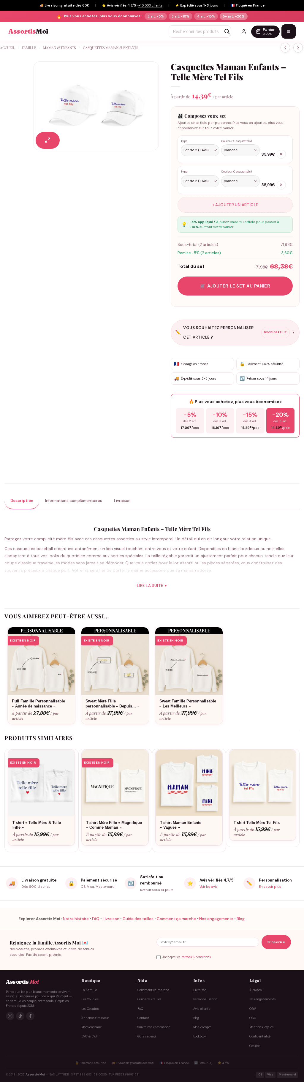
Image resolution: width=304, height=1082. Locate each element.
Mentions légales (261, 1027)
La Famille (89, 990)
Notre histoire (76, 918)
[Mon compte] (243, 31)
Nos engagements (216, 918)
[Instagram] (10, 1016)
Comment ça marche (176, 918)
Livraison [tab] (122, 500)
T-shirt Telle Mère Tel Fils (257, 822)
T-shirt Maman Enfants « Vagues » (180, 825)
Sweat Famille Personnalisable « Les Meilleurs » (187, 703)
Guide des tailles (138, 918)
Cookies (254, 1046)
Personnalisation (205, 999)
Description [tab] (21, 500)
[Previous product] (298, 48)
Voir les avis (209, 886)
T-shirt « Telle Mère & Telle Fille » (36, 825)
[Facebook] (30, 1016)
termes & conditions (196, 957)
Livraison (111, 918)
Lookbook (199, 1036)
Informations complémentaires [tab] (73, 500)
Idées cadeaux (91, 1027)
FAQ (95, 918)
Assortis (28, 31)
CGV (252, 1009)
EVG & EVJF (90, 1036)
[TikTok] (20, 1016)
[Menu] (288, 31)
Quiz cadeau (146, 1036)
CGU (252, 1018)
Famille (29, 47)
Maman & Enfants (59, 47)
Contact (143, 1018)
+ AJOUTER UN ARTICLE (235, 204)
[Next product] (285, 48)
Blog (241, 918)
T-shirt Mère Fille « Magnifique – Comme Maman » (114, 825)
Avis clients (201, 1009)
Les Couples (89, 999)
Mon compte (202, 1027)
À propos (255, 990)
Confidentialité (259, 1036)
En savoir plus (270, 886)
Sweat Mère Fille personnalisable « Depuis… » (112, 703)
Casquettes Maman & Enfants (110, 47)
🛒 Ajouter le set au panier (235, 286)
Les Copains (90, 1009)
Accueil (7, 47)
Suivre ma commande (153, 1027)
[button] (48, 140)
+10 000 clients (150, 5)
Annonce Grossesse (95, 1018)
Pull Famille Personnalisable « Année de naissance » (38, 703)
